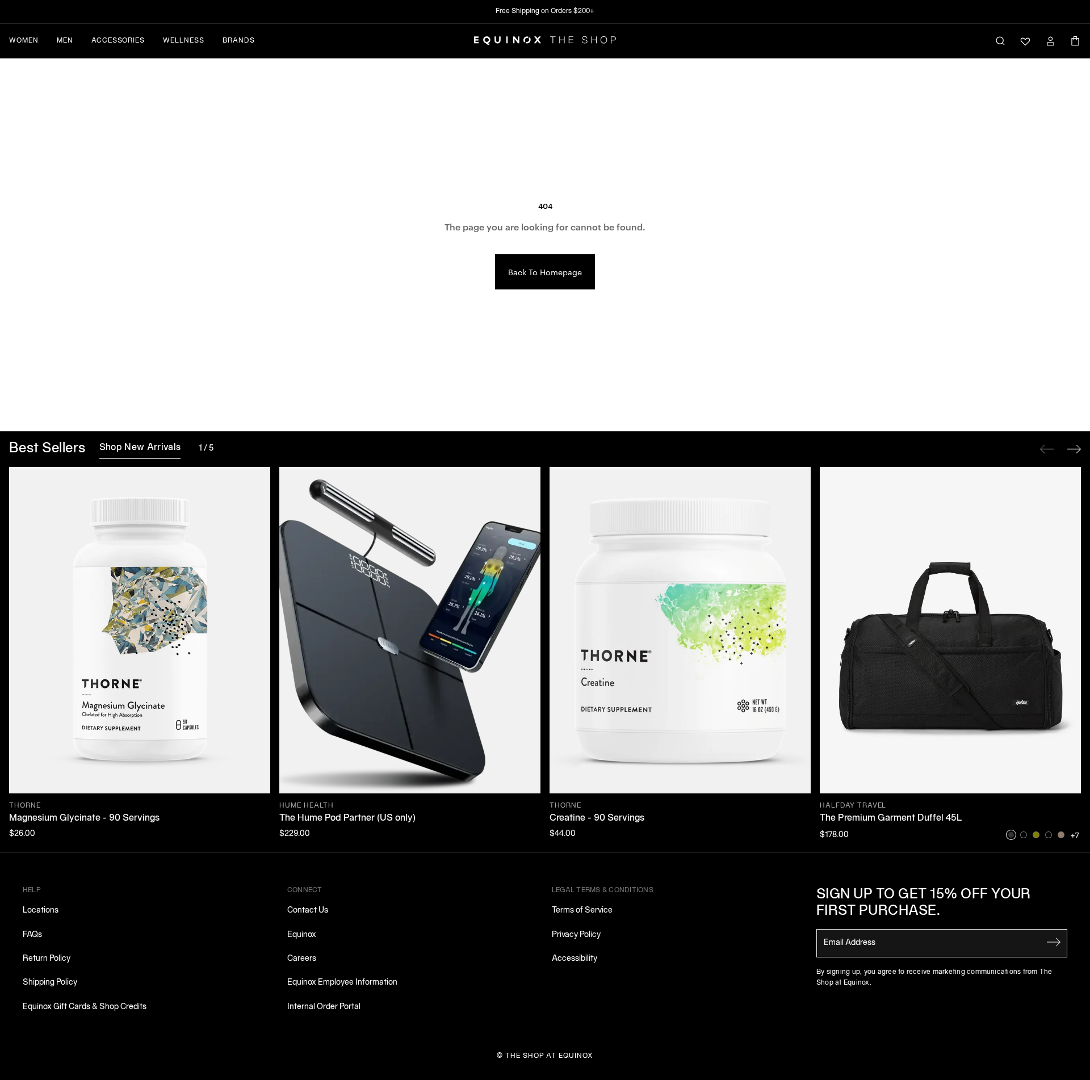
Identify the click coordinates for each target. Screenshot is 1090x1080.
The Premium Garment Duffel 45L (891, 818)
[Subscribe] (1053, 942)
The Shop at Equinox (549, 1056)
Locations (40, 910)
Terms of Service (582, 910)
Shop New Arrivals (140, 448)
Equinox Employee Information (342, 982)
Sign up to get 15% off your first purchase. (923, 903)
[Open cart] (1075, 41)
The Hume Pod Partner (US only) (347, 818)
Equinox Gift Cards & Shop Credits (84, 1007)
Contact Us (307, 910)
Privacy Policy (576, 935)
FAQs (32, 935)
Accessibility (574, 959)
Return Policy (46, 959)
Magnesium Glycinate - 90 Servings (84, 818)
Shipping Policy (50, 982)
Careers (301, 959)
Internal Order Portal (323, 1007)
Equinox (301, 935)
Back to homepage (545, 272)
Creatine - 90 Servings (597, 818)
